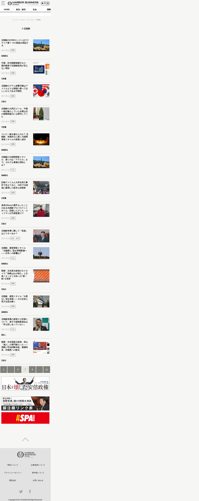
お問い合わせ (38, 480)
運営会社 (12, 480)
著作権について (38, 473)
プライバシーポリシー (13, 473)
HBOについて (12, 465)
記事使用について (38, 465)
